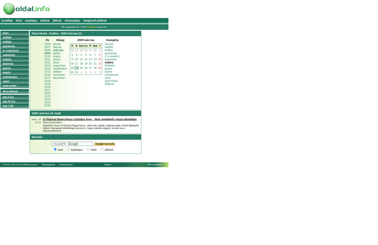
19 (86, 63)
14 (95, 59)
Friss (6, 33)
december (59, 77)
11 (81, 59)
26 (86, 50)
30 (72, 72)
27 (90, 50)
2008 (47, 50)
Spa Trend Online (52, 122)
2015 (47, 71)
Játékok (45, 20)
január (57, 44)
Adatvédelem (66, 164)
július (56, 62)
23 (72, 50)
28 (95, 50)
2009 (47, 53)
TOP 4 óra (8, 97)
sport (108, 77)
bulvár (108, 71)
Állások (57, 20)
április (56, 53)
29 (99, 68)
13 (90, 59)
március (58, 50)
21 (95, 63)
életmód (109, 65)
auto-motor (111, 80)
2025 (47, 102)
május (56, 56)
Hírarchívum (10, 91)
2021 (47, 90)
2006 (47, 44)
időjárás (109, 84)
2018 (47, 80)
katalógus (77, 149)
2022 (47, 93)
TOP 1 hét (8, 105)
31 (76, 72)
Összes (109, 44)
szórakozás (111, 74)
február (57, 47)
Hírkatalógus (72, 20)
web (60, 149)
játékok (109, 149)
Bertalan (91, 27)
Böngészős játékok (95, 20)
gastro (108, 68)
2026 (47, 105)
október (57, 71)
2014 (47, 68)
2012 (47, 62)
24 (76, 50)
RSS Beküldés (154, 164)
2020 (47, 87)
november (59, 74)
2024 (47, 99)
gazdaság (111, 53)
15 (99, 59)
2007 (47, 47)
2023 (47, 96)
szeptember (60, 68)
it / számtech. (112, 56)
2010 (47, 56)
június (56, 59)
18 (81, 63)
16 (72, 63)
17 (76, 63)
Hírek (19, 20)
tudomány (111, 59)
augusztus (59, 65)
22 (99, 63)
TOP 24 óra (9, 101)
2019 (47, 84)
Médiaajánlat (48, 164)
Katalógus (31, 20)
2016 (47, 74)
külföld (109, 50)
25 (81, 50)
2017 (47, 77)
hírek (94, 149)
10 (76, 59)
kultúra (7, 59)
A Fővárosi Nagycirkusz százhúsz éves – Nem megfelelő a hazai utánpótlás (90, 119)
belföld (109, 47)
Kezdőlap (7, 20)
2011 (47, 59)
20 (90, 63)
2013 (47, 65)
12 (86, 59)
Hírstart (107, 164)
